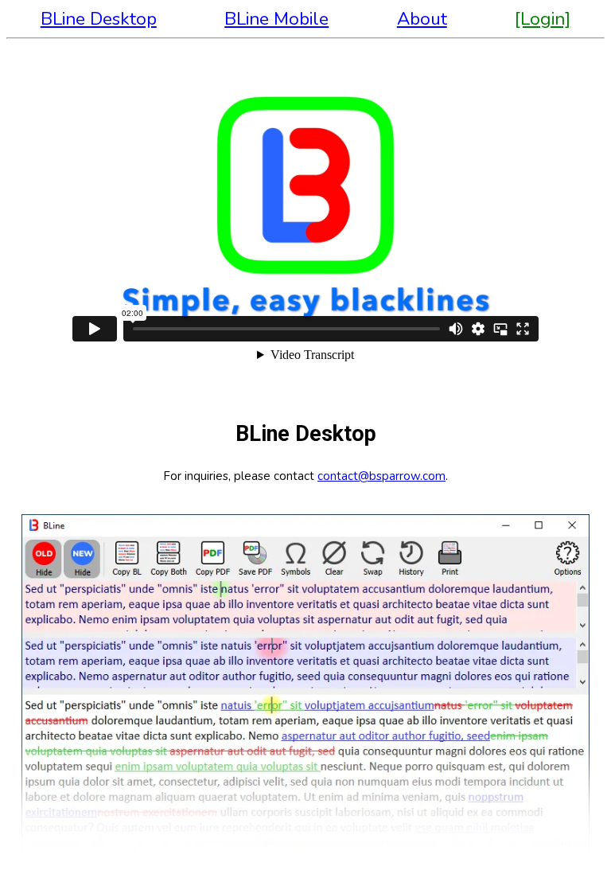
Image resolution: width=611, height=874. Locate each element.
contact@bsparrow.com (381, 476)
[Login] (542, 18)
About (422, 18)
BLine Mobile (276, 18)
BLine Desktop (99, 18)
